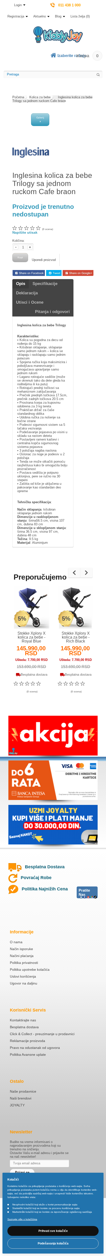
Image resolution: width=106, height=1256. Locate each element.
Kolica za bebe (40, 97)
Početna (18, 97)
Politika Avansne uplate (28, 1054)
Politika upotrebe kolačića (30, 969)
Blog (58, 16)
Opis (20, 283)
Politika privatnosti (24, 963)
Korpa (87, 55)
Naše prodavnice (23, 1091)
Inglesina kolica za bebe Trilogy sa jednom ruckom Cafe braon (52, 99)
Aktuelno (39, 16)
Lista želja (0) (80, 16)
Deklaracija (27, 293)
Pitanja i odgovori (52, 311)
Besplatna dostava (24, 1027)
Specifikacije (45, 283)
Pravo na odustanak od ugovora (35, 1048)
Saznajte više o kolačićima (22, 1219)
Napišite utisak (24, 232)
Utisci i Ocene (29, 302)
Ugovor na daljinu (23, 983)
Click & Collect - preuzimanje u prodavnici (42, 1034)
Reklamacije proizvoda (27, 1041)
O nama (16, 942)
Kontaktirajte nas (23, 1020)
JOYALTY (17, 1105)
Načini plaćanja (22, 956)
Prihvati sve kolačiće (53, 1231)
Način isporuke (21, 949)
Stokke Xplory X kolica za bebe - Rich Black (76, 637)
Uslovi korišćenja (23, 976)
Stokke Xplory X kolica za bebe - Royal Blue (32, 637)
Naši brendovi (20, 1098)
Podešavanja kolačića (53, 1243)
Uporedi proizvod (44, 260)
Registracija (15, 16)
